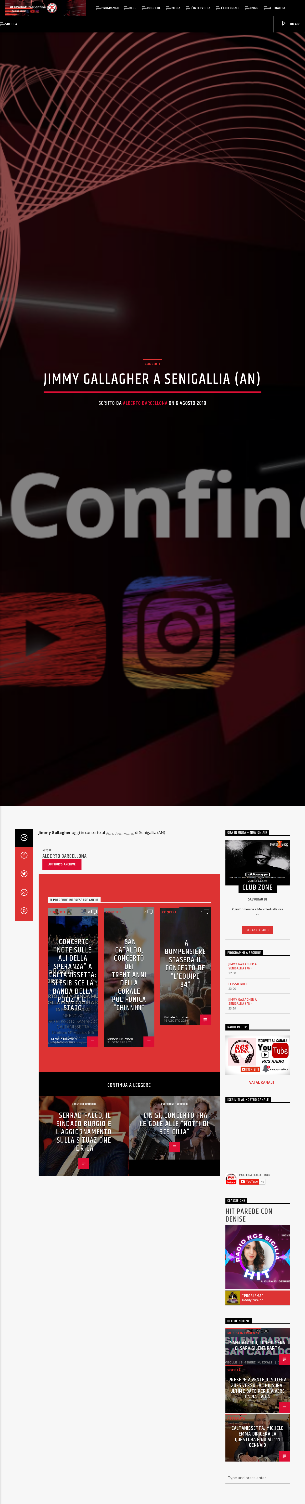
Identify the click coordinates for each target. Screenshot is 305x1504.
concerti (152, 382)
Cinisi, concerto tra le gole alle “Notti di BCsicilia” (174, 1163)
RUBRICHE (154, 8)
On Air (294, 24)
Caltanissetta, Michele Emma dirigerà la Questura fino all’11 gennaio (258, 1476)
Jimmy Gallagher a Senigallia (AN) (243, 1005)
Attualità (277, 8)
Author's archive (62, 903)
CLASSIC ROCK (238, 1023)
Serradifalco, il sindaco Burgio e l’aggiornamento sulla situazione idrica (84, 1171)
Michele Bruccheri (64, 1078)
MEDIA (176, 8)
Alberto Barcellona (145, 421)
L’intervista (200, 8)
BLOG (132, 8)
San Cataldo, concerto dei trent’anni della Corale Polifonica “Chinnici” (129, 1014)
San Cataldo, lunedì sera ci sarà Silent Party (257, 1385)
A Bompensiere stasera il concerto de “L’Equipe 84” (185, 1003)
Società (11, 24)
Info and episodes (257, 969)
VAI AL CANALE (261, 1121)
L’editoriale (230, 8)
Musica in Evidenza (243, 1372)
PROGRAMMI (110, 8)
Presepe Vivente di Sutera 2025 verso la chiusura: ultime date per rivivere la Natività (257, 1427)
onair (254, 8)
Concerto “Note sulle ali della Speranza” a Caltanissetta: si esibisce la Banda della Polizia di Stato (73, 1014)
